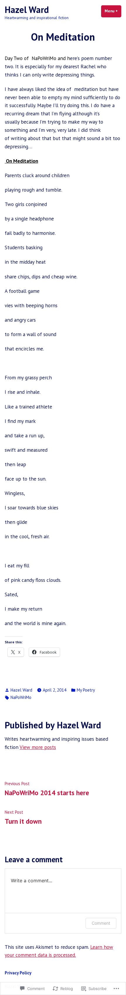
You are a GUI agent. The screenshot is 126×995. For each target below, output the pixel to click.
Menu (113, 11)
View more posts (38, 747)
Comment (101, 923)
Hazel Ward (27, 9)
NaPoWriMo (21, 697)
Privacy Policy (18, 973)
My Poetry (86, 690)
